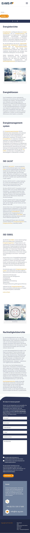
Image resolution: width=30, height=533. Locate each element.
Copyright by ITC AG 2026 (7, 523)
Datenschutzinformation (9, 471)
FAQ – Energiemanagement (23, 529)
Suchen (3, 16)
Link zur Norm (6, 292)
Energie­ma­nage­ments (8, 243)
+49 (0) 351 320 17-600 (15, 506)
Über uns (19, 528)
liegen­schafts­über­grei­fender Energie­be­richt (15, 44)
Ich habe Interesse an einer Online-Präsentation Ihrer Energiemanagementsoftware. (14, 461)
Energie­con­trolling (20, 33)
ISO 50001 (20, 214)
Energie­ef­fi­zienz (7, 139)
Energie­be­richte (7, 32)
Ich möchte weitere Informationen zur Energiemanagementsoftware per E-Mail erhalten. (14, 458)
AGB (18, 524)
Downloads (19, 522)
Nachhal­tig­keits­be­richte (9, 61)
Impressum (19, 526)
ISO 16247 (11, 166)
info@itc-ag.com (17, 511)
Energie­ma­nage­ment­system (12, 131)
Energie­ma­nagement (19, 221)
